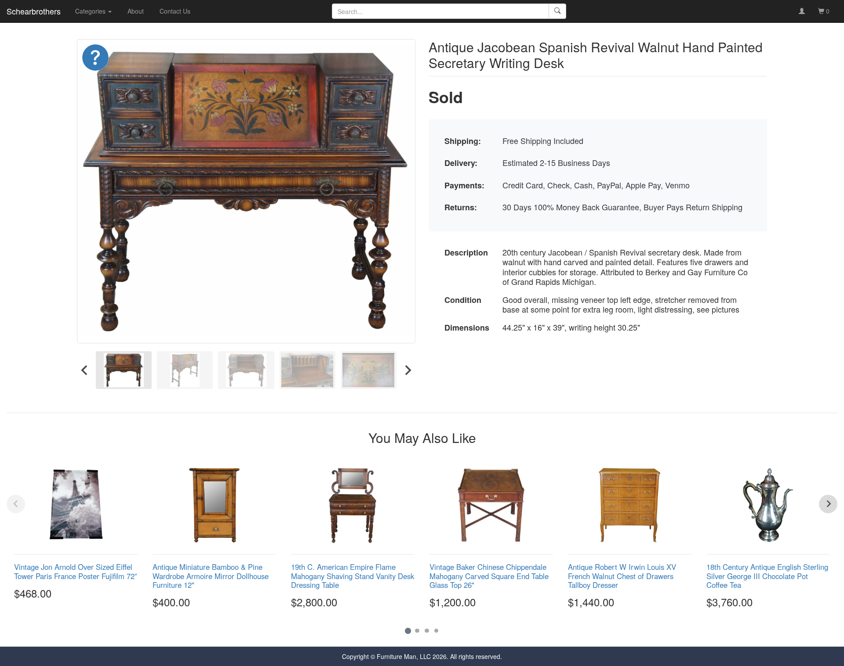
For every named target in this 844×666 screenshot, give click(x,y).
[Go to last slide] (85, 369)
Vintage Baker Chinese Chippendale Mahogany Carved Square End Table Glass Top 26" (489, 576)
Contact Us (175, 11)
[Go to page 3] (427, 631)
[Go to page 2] (417, 631)
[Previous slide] (16, 504)
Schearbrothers (34, 11)
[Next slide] (407, 369)
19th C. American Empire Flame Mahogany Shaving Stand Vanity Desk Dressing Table (352, 576)
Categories (91, 11)
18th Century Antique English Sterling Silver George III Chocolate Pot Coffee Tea (767, 576)
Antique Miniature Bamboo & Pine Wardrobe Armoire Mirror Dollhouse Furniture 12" (211, 576)
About (135, 11)
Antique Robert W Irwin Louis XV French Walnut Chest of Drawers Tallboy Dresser (622, 576)
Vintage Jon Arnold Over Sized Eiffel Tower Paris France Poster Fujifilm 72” (75, 571)
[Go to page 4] (436, 631)
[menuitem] (123, 369)
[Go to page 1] (408, 631)
